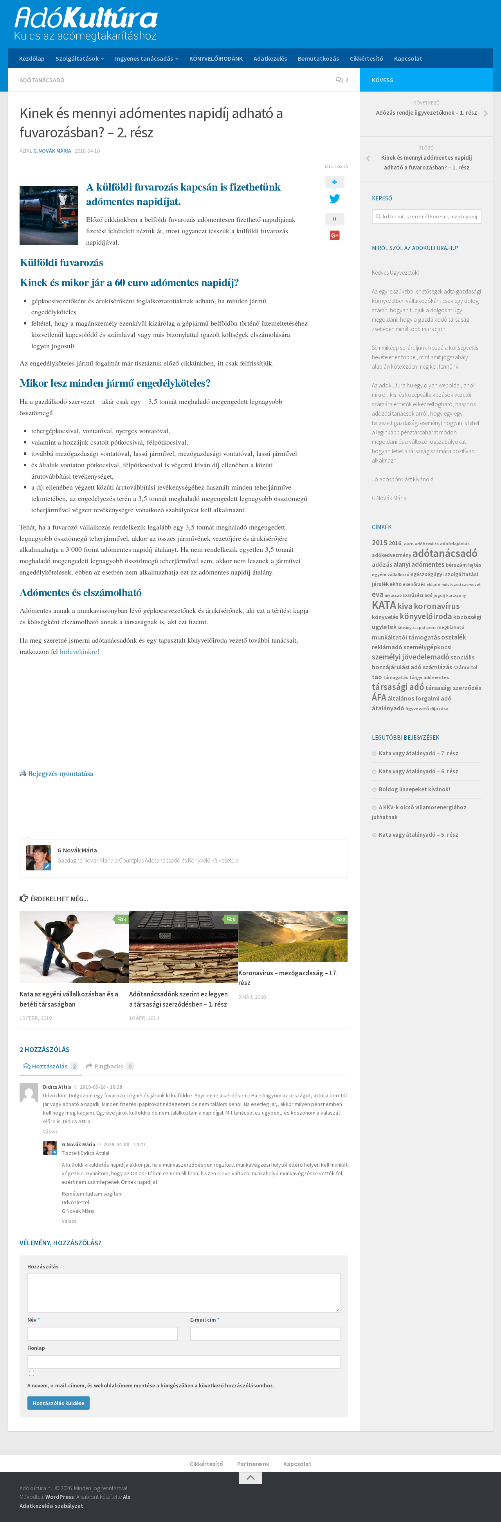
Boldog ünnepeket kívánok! (414, 789)
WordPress (59, 1496)
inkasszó (393, 595)
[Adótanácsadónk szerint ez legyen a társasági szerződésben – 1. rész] (183, 947)
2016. (396, 543)
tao (377, 677)
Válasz (50, 1131)
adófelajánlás (455, 543)
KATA (384, 605)
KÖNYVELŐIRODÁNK (216, 58)
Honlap (36, 1347)
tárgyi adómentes (429, 677)
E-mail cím (205, 1319)
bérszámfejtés (463, 564)
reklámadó (387, 647)
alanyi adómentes (419, 564)
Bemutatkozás (318, 58)
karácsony (456, 595)
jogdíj (439, 595)
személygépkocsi (428, 647)
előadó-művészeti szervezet (454, 584)
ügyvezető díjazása (427, 708)
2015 (379, 542)
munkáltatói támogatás (406, 637)
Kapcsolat (408, 58)
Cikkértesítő (366, 58)
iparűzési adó (418, 595)
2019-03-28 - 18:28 (101, 1087)
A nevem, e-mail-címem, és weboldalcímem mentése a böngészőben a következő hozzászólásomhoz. (150, 1385)
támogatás (395, 677)
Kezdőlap (32, 58)
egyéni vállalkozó (390, 574)
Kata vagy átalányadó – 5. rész (418, 834)
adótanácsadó (445, 553)
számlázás (437, 667)
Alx (126, 1496)
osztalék (453, 637)
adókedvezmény (391, 554)
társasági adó (398, 686)
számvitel (465, 667)
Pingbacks (113, 1066)
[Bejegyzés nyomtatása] (23, 773)
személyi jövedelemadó (410, 656)
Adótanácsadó (42, 80)
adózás (382, 564)
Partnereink (253, 1464)
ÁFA (379, 697)
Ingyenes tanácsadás (144, 58)
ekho (396, 583)
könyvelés (385, 617)
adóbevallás (427, 543)
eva (378, 594)
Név (33, 1319)
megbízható (450, 627)
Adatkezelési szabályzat (51, 1505)
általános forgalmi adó (419, 698)
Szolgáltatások (77, 58)
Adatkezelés (270, 58)
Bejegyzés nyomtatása (61, 773)
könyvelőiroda (426, 616)
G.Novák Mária (52, 150)
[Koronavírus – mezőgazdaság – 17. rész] (293, 936)
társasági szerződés (453, 688)
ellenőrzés (414, 584)
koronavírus (437, 605)
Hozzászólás (54, 1066)
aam (409, 543)
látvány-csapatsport (417, 627)
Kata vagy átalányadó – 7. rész (418, 753)
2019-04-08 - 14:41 (124, 1144)
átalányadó (388, 708)
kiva (405, 605)
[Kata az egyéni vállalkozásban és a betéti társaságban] (74, 947)
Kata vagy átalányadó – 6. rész (418, 771)
